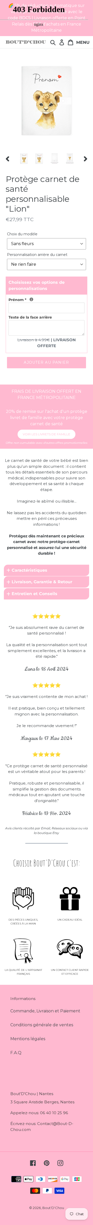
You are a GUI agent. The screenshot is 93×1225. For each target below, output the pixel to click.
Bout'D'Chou (53, 1208)
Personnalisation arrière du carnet (37, 254)
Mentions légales (27, 1038)
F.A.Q (15, 1052)
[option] (24, 158)
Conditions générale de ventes (41, 1024)
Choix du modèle (22, 234)
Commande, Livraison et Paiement (45, 1011)
